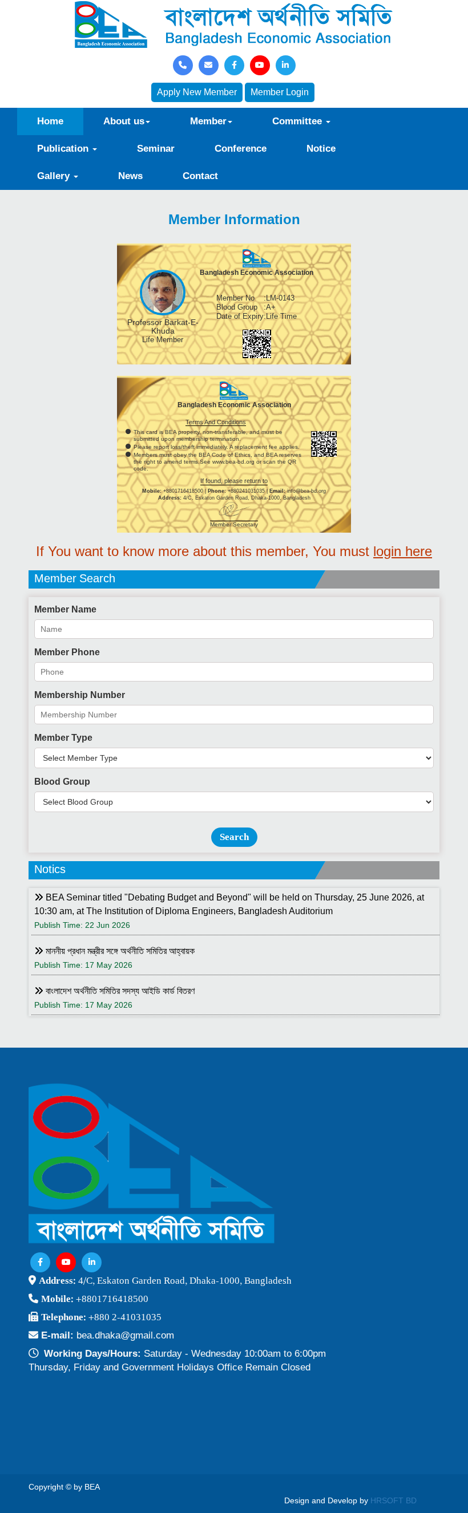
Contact (200, 176)
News (130, 176)
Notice (321, 148)
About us (123, 121)
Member (208, 121)
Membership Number (79, 695)
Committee (298, 121)
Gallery (54, 176)
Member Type (63, 738)
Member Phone (67, 652)
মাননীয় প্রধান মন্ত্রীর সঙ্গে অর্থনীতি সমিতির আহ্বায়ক (119, 951)
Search (234, 836)
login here (402, 551)
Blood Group (62, 781)
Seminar (156, 148)
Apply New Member (197, 92)
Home (50, 121)
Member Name (65, 609)
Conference (241, 148)
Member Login (280, 92)
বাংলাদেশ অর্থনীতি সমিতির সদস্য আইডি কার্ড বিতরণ (119, 991)
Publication (64, 148)
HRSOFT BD (393, 1500)
